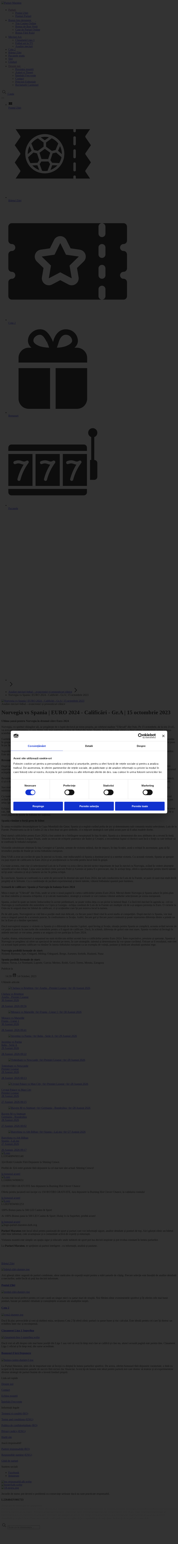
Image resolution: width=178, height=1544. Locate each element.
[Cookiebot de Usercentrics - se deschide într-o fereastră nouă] (140, 735)
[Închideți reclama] (163, 736)
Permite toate (140, 806)
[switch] (69, 792)
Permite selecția (89, 806)
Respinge (38, 806)
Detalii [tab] (89, 745)
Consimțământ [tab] (37, 745)
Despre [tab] (141, 745)
